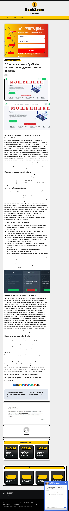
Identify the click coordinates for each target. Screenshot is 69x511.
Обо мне (13, 17)
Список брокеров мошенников (12, 60)
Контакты (20, 17)
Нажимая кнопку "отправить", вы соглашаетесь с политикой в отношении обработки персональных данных (30, 55)
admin (11, 75)
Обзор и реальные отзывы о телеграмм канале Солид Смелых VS (16, 394)
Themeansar (29, 506)
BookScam (34, 9)
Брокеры (6, 17)
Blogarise (21, 506)
